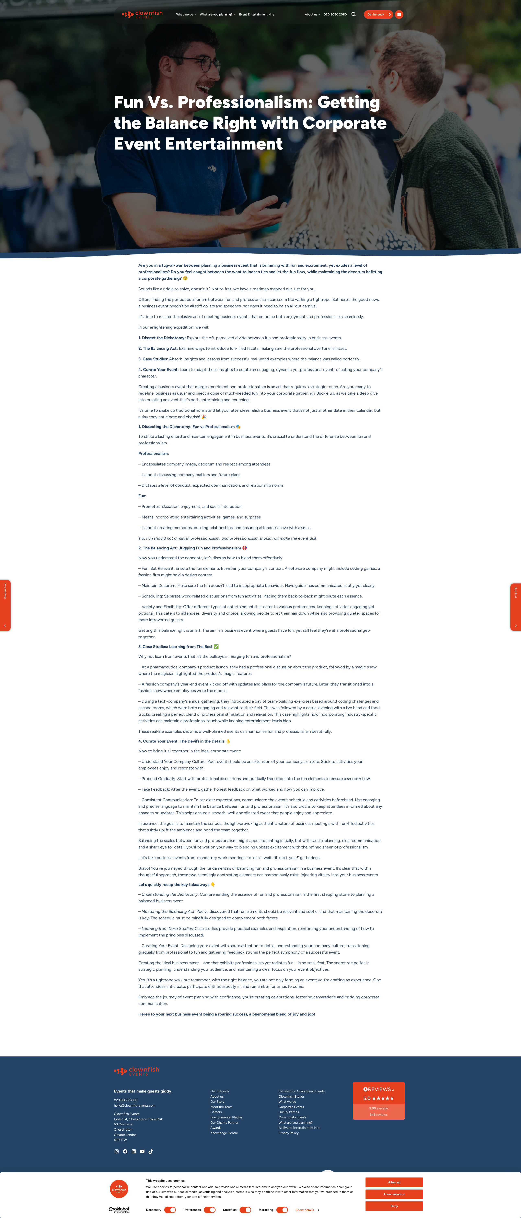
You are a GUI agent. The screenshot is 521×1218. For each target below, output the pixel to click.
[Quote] (399, 14)
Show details (305, 1210)
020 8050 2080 (125, 1100)
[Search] (353, 14)
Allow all (394, 1182)
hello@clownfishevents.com (134, 1105)
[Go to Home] (148, 14)
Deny (394, 1206)
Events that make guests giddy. (143, 1091)
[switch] (210, 1210)
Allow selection (394, 1194)
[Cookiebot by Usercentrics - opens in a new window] (119, 1210)
